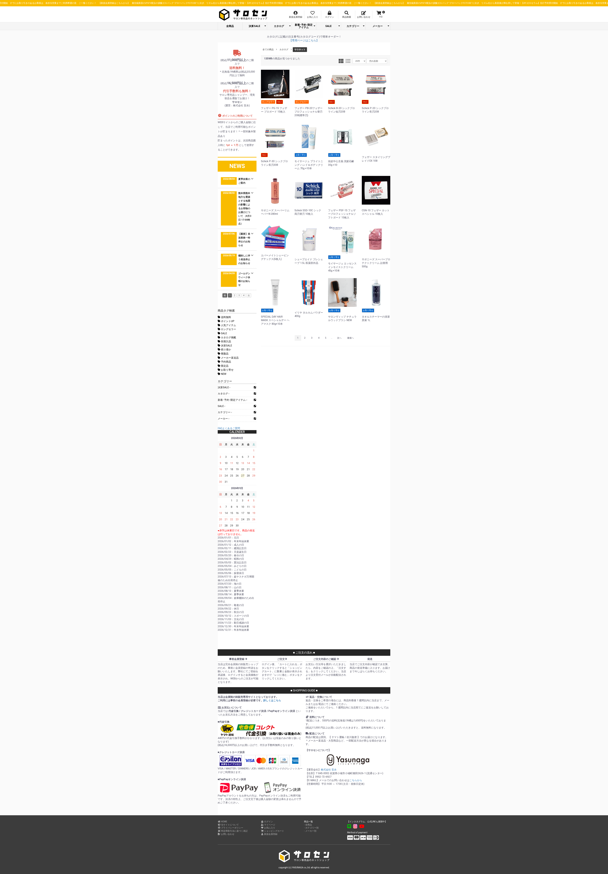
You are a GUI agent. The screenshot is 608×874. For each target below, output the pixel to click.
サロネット (299, 49)
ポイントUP (227, 321)
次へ (339, 338)
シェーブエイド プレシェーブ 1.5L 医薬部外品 (308, 261)
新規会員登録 (270, 834)
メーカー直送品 (229, 357)
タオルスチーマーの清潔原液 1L (376, 315)
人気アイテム (228, 325)
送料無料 (225, 317)
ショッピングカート (274, 831)
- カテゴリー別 (311, 827)
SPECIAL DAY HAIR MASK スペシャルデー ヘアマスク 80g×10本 (275, 317)
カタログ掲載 (228, 337)
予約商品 (225, 361)
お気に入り (269, 827)
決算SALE (254, 26)
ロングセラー (228, 329)
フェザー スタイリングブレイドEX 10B (376, 159)
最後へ (350, 338)
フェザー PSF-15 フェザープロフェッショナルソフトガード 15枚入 (342, 214)
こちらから (355, 780)
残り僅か (225, 349)
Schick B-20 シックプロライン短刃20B (341, 107)
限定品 (224, 365)
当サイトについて (230, 824)
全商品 (230, 26)
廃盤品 (224, 353)
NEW (223, 373)
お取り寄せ (227, 369)
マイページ (269, 824)
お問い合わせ (227, 834)
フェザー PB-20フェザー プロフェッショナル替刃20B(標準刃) (308, 109)
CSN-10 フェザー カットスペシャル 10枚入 (376, 212)
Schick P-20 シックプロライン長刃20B (375, 107)
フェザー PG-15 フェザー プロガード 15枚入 (274, 107)
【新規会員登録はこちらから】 (103, 3)
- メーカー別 (310, 831)
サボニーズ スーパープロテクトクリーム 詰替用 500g (376, 263)
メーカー (378, 26)
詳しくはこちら (272, 700)
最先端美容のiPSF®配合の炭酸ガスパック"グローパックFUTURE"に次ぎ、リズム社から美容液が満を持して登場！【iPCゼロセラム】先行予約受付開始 (196, 3)
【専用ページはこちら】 (304, 40)
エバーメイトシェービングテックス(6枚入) (275, 257)
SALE (328, 26)
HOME (224, 821)
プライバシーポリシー (232, 827)
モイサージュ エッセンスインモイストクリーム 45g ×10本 (342, 264)
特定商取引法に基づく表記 (234, 831)
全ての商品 (268, 49)
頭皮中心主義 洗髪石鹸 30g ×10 (341, 160)
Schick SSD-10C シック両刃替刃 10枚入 (307, 212)
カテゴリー (353, 26)
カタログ (279, 26)
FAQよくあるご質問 (229, 428)
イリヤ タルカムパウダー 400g (308, 314)
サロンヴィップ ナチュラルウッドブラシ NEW (342, 315)
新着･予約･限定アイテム (304, 26)
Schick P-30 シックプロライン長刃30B (274, 160)
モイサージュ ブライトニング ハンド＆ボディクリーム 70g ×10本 (308, 162)
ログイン (268, 821)
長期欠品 (225, 341)
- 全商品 (308, 824)
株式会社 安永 (329, 769)
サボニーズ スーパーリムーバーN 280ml (275, 212)
